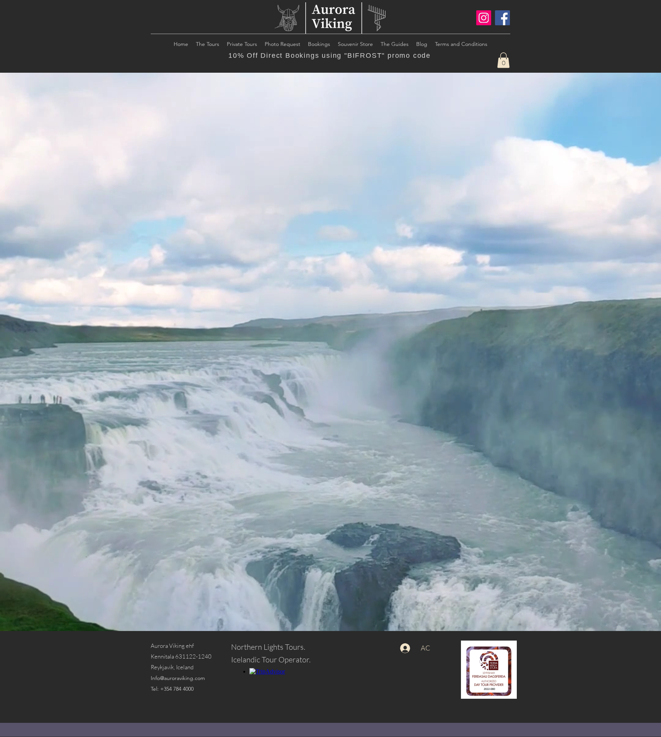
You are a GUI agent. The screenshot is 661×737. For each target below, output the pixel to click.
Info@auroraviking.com (178, 678)
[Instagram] (483, 17)
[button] (503, 60)
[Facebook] (502, 17)
